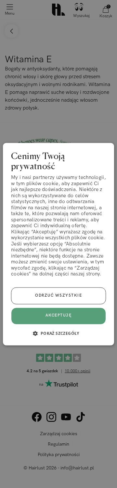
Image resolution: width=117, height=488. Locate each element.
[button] (58, 333)
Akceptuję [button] (59, 315)
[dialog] (58, 244)
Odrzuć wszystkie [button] (58, 295)
